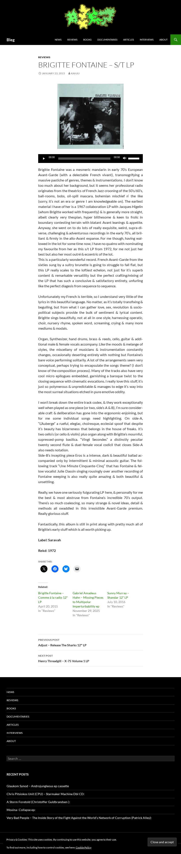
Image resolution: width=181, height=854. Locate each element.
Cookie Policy (83, 847)
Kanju (75, 73)
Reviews (72, 39)
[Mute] (125, 158)
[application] (90, 158)
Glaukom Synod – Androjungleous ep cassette (38, 786)
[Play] (44, 158)
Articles (128, 39)
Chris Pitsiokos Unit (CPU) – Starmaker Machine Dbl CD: (46, 794)
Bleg (11, 39)
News (58, 39)
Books (87, 39)
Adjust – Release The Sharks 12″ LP (62, 642)
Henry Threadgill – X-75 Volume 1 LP (63, 658)
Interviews (147, 39)
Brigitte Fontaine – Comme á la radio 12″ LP (53, 597)
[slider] (134, 158)
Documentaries (107, 39)
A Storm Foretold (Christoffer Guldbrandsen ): (38, 802)
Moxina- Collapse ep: (21, 810)
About (163, 39)
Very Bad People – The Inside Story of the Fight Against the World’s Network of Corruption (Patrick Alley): (79, 818)
